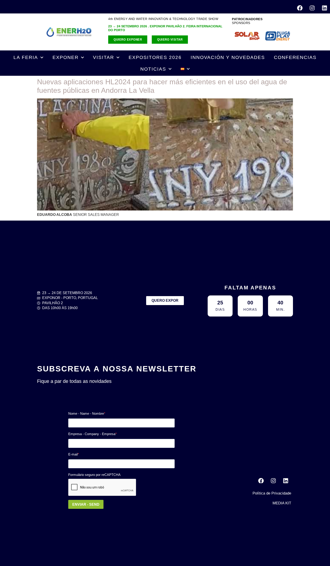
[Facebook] (299, 7)
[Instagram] (312, 7)
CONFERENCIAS (295, 57)
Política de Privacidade (272, 493)
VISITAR (103, 57)
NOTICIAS (153, 69)
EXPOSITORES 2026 (155, 57)
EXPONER (66, 57)
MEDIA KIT (282, 503)
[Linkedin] (324, 7)
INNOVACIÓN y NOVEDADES (228, 57)
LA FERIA (25, 57)
